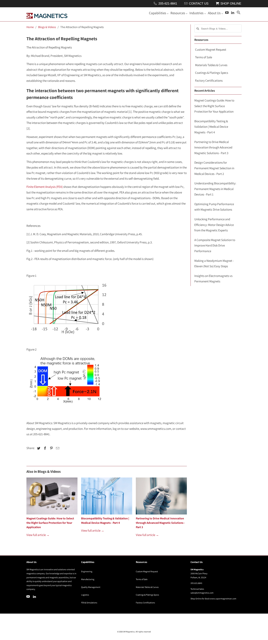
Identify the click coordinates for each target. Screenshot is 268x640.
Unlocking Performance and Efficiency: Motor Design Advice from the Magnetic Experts (214, 224)
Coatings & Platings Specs (211, 73)
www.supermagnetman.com (223, 598)
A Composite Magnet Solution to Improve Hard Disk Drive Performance (214, 245)
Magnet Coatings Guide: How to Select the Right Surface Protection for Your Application (50, 522)
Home (30, 27)
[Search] (239, 13)
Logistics (85, 594)
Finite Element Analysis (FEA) (44, 187)
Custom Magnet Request (210, 50)
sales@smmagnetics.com (202, 592)
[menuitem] (159, 13)
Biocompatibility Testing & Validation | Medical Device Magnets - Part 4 (211, 126)
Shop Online (230, 3)
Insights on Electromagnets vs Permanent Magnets (213, 278)
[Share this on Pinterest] (51, 448)
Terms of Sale (203, 57)
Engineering (86, 571)
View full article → (37, 535)
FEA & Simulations (89, 602)
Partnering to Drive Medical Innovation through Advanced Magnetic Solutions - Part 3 (160, 522)
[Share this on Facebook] (44, 448)
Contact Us (198, 3)
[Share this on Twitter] (38, 448)
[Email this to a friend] (57, 448)
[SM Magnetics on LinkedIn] (35, 596)
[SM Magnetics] (46, 14)
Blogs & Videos (47, 27)
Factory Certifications (209, 81)
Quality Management (90, 587)
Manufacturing (87, 579)
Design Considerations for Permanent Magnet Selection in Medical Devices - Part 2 (214, 168)
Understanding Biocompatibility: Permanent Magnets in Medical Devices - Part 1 (215, 188)
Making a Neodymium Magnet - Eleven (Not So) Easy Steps (214, 263)
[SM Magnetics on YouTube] (28, 596)
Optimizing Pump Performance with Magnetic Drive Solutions (214, 207)
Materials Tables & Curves (211, 65)
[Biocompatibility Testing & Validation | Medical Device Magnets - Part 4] (106, 496)
